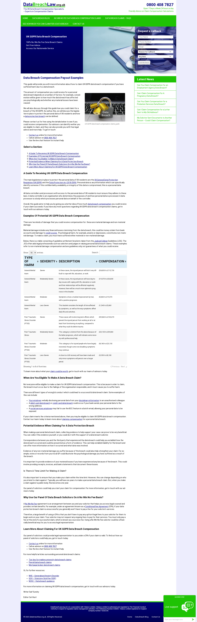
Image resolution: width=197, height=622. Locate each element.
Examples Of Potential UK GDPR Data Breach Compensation (54, 156)
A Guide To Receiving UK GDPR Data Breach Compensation (54, 153)
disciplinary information (89, 400)
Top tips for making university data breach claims (50, 560)
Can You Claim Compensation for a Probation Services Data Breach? (152, 102)
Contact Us (78, 24)
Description (69, 261)
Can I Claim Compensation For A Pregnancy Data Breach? (150, 94)
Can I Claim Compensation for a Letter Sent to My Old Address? (153, 111)
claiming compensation (72, 419)
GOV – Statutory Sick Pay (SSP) (42, 578)
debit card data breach (40, 403)
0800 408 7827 (50, 138)
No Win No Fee (31, 504)
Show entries (33, 253)
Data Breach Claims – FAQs (118, 18)
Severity (47, 261)
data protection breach (35, 116)
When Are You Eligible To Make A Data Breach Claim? (51, 159)
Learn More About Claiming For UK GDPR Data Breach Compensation (58, 167)
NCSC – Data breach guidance (42, 581)
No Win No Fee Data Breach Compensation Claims (77, 18)
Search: (95, 252)
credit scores (51, 233)
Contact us (33, 135)
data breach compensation (99, 204)
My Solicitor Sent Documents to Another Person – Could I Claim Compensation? (154, 119)
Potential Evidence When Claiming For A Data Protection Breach (56, 161)
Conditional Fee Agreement (96, 506)
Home (25, 18)
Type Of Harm (29, 261)
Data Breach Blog (41, 18)
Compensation (111, 261)
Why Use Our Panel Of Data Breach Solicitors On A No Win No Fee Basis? (59, 164)
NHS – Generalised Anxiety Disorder (44, 576)
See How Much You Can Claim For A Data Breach (45, 24)
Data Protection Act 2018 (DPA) (63, 182)
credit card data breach (63, 403)
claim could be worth (59, 371)
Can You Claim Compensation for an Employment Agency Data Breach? (152, 86)
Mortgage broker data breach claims (44, 565)
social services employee (41, 408)
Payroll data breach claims (40, 562)
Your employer (35, 400)
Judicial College (101, 241)
